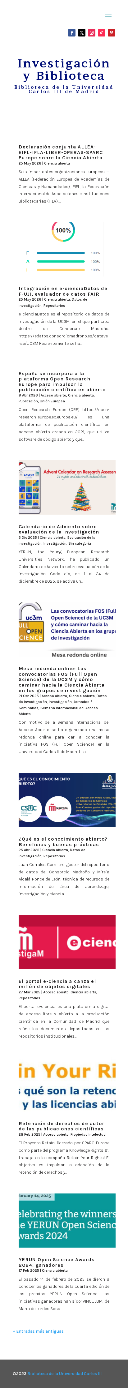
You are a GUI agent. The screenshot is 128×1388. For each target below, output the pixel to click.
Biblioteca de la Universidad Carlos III (64, 1373)
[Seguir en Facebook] (71, 32)
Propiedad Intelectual (89, 1134)
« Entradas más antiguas (38, 1331)
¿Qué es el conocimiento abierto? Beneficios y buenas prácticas (63, 841)
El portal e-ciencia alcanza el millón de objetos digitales (57, 984)
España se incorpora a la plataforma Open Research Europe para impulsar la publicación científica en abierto (62, 382)
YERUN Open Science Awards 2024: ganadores (57, 1262)
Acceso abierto (53, 395)
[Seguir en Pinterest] (111, 32)
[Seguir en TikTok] (101, 32)
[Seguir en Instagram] (91, 32)
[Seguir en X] (81, 32)
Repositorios (54, 305)
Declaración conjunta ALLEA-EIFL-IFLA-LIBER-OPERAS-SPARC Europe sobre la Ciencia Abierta (61, 152)
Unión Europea (52, 401)
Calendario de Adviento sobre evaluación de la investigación (59, 529)
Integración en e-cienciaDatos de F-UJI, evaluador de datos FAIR (63, 291)
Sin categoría (79, 543)
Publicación (28, 401)
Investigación (54, 543)
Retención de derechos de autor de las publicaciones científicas (61, 1126)
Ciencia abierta (57, 163)
